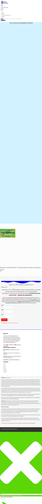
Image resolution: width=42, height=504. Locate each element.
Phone (2, 309)
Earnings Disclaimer (15, 423)
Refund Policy (21, 423)
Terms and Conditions (9, 423)
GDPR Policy (25, 423)
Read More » (2, 269)
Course (2, 6)
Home (2, 4)
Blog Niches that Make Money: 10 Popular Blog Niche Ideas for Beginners (20, 267)
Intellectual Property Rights (31, 423)
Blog (1, 10)
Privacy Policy (3, 423)
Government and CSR (4, 7)
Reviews (2, 8)
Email (2, 314)
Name (2, 305)
